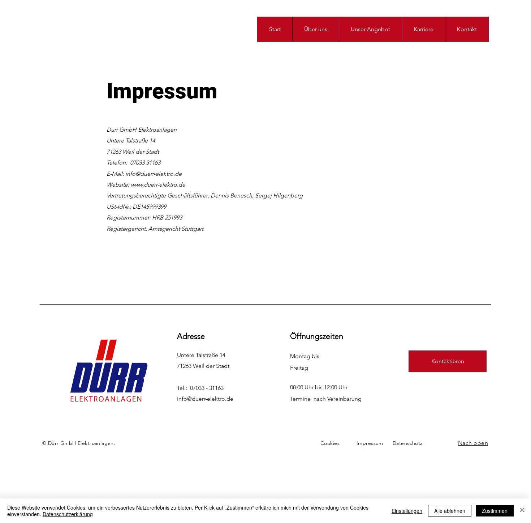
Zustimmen (495, 510)
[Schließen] (522, 510)
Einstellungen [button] (407, 510)
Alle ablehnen (449, 510)
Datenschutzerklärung (68, 514)
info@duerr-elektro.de (205, 398)
